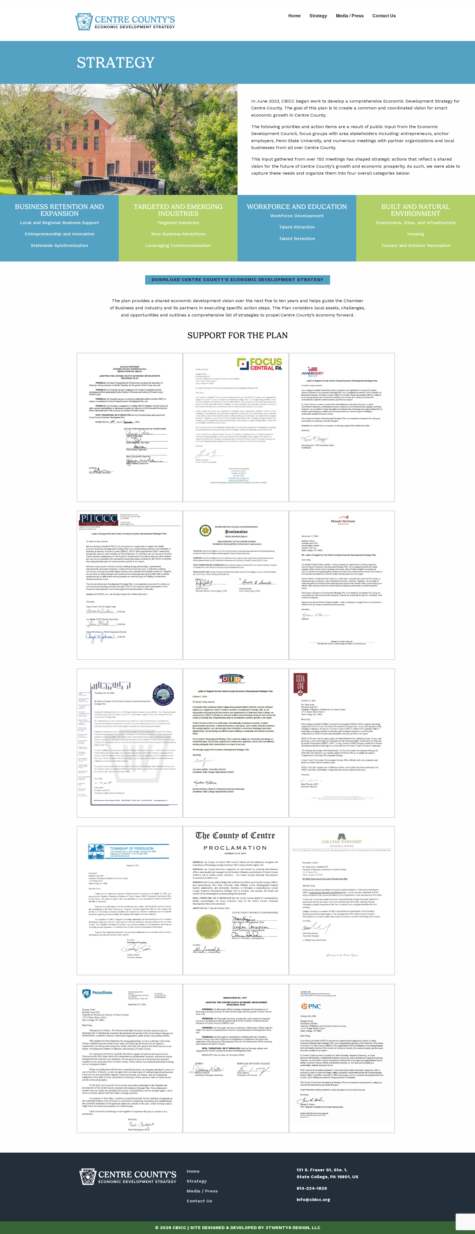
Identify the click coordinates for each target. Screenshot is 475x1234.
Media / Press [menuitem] (350, 15)
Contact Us (199, 1200)
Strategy (197, 1181)
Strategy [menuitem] (318, 15)
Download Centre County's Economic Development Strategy (238, 279)
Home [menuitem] (294, 15)
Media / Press (202, 1191)
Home (193, 1171)
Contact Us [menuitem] (384, 15)
